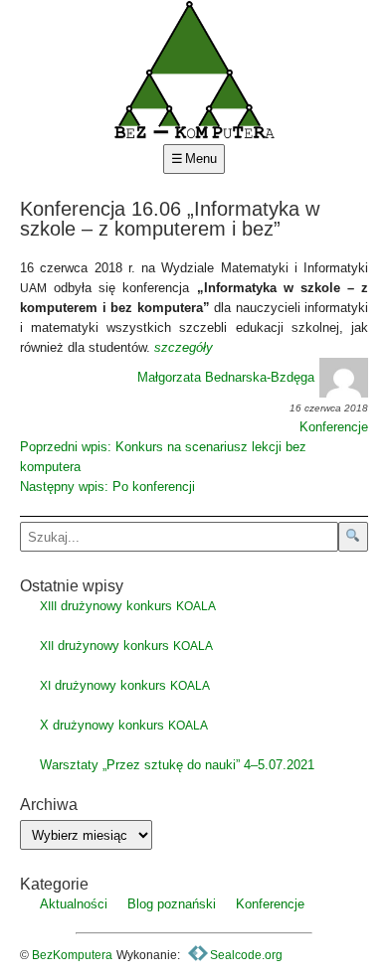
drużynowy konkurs (128, 605)
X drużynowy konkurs (124, 725)
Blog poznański (171, 903)
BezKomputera (72, 955)
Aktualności (73, 903)
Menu (201, 158)
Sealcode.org (245, 955)
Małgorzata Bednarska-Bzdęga (225, 377)
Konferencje (333, 426)
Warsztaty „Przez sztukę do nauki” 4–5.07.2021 (177, 764)
